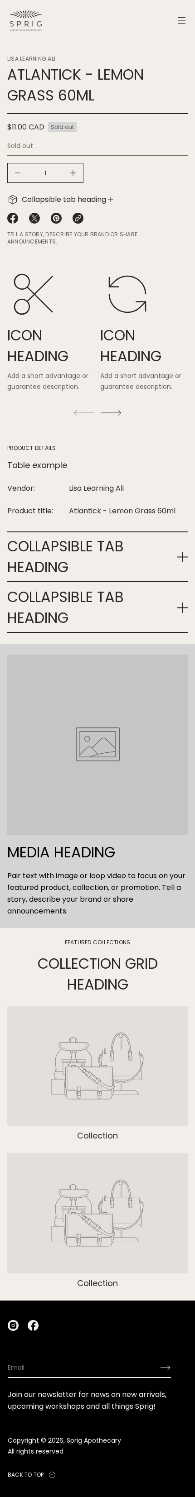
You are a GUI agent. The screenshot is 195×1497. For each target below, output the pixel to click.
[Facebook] (33, 1325)
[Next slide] (111, 413)
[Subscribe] (165, 1367)
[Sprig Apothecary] (26, 20)
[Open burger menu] (181, 20)
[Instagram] (13, 1325)
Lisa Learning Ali (31, 58)
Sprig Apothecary (94, 1440)
